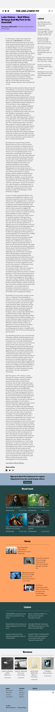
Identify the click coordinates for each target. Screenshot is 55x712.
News (21, 690)
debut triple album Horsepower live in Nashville (45, 24)
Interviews (10, 510)
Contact (8, 695)
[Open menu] (52, 11)
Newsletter (9, 690)
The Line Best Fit (27, 11)
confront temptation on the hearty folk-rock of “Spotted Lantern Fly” (38, 637)
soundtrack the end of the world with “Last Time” (16, 616)
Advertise (9, 693)
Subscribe (27, 482)
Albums (21, 697)
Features (22, 693)
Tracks (21, 695)
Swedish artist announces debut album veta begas (45, 66)
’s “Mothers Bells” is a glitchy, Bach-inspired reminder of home (37, 616)
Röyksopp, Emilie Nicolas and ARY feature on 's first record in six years (45, 41)
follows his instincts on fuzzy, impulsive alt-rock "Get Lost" (16, 626)
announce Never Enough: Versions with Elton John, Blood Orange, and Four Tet (45, 32)
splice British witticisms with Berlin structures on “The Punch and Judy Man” (38, 626)
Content (21, 688)
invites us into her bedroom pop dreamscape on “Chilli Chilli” (15, 636)
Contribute (9, 697)
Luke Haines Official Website (15, 463)
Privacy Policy (22, 707)
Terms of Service (11, 707)
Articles (5, 29)
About (8, 688)
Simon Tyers (30, 27)
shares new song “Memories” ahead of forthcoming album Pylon (45, 74)
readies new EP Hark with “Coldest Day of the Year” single (45, 59)
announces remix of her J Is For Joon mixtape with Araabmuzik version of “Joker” (45, 50)
